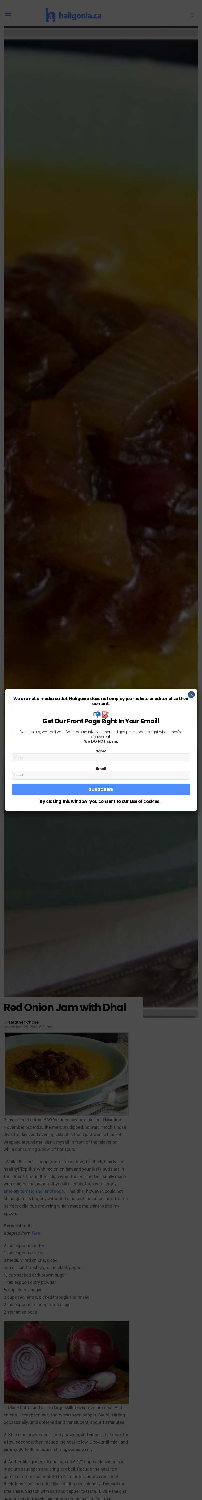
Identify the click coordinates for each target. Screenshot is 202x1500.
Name (101, 751)
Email (101, 768)
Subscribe (101, 789)
